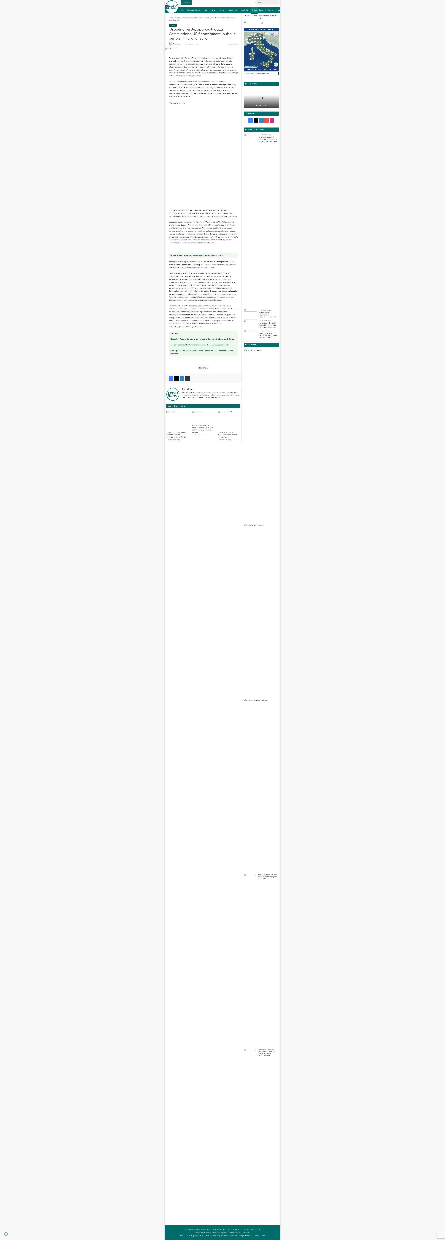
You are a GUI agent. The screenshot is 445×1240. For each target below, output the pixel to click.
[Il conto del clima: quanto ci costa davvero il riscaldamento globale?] (177, 420)
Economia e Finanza (266, 10)
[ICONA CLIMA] (171, 6)
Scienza (221, 10)
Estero (213, 10)
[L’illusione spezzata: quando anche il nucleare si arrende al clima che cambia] (203, 417)
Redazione (177, 44)
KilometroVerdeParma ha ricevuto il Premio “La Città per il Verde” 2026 (268, 335)
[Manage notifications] (6, 1234)
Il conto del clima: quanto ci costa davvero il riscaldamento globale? (176, 435)
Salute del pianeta (193, 10)
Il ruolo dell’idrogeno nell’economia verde (204, 255)
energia (204, 368)
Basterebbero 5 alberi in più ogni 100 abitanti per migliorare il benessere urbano (268, 325)
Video (279, 10)
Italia (205, 10)
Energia (254, 10)
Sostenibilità (244, 10)
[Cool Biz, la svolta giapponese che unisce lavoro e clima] (229, 420)
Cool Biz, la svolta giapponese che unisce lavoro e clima (227, 435)
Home (183, 10)
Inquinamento (233, 10)
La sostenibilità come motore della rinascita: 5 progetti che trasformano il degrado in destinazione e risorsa (269, 139)
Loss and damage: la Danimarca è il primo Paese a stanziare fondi (199, 345)
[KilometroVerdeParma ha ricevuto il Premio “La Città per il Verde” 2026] (250, 334)
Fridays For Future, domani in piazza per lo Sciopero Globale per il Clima (202, 339)
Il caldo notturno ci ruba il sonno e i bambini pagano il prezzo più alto (268, 876)
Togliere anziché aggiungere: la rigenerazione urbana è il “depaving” (268, 315)
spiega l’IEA (219, 276)
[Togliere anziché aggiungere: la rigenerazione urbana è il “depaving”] (250, 313)
